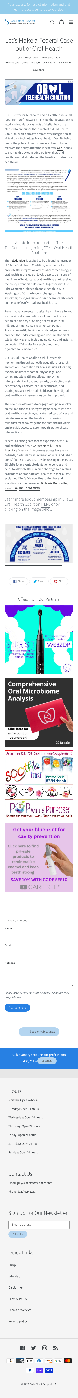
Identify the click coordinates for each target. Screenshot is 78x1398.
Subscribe (18, 1234)
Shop (12, 1265)
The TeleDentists (29, 488)
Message (10, 963)
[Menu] (70, 21)
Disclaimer (15, 1287)
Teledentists (17, 261)
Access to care (12, 62)
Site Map (14, 1276)
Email (8, 945)
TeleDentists (38, 70)
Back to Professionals (42, 1032)
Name (8, 928)
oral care (35, 62)
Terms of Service (19, 1310)
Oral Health (49, 62)
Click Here (47, 1061)
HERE (45, 504)
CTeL (8, 115)
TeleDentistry (64, 62)
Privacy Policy (17, 1298)
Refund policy (17, 1321)
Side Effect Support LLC (43, 1384)
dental (25, 62)
